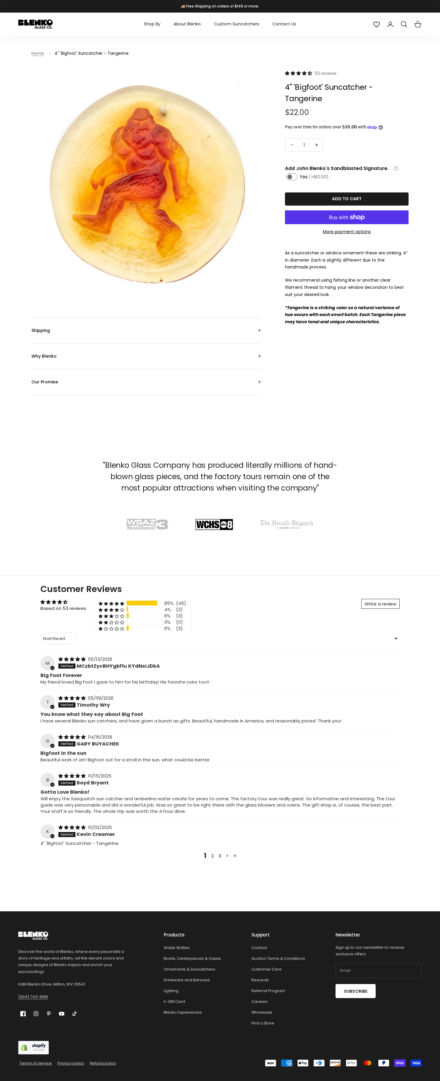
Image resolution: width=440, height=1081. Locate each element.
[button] (299, 73)
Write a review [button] (380, 604)
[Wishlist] (376, 24)
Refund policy (103, 1063)
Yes (314, 176)
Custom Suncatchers (236, 24)
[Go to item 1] (148, 524)
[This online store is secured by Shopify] (33, 1047)
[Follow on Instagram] (36, 1014)
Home (37, 53)
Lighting (171, 991)
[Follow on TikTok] (75, 1014)
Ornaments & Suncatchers (189, 969)
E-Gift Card (174, 1001)
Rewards (260, 980)
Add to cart (347, 199)
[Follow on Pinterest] (49, 1014)
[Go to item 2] (214, 524)
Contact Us (284, 24)
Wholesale (261, 1012)
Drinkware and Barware (187, 980)
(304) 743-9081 (33, 997)
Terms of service (35, 1063)
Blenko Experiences (183, 1012)
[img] (72, 659)
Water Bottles (177, 948)
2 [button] (212, 856)
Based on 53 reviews (63, 608)
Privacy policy (70, 1063)
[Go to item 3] (287, 524)
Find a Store (262, 1023)
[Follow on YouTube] (62, 1014)
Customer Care (266, 969)
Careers (259, 1001)
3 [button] (220, 856)
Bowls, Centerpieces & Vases (192, 958)
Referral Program (268, 991)
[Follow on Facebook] (23, 1014)
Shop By (152, 24)
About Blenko (187, 24)
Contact (259, 948)
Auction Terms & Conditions (278, 958)
